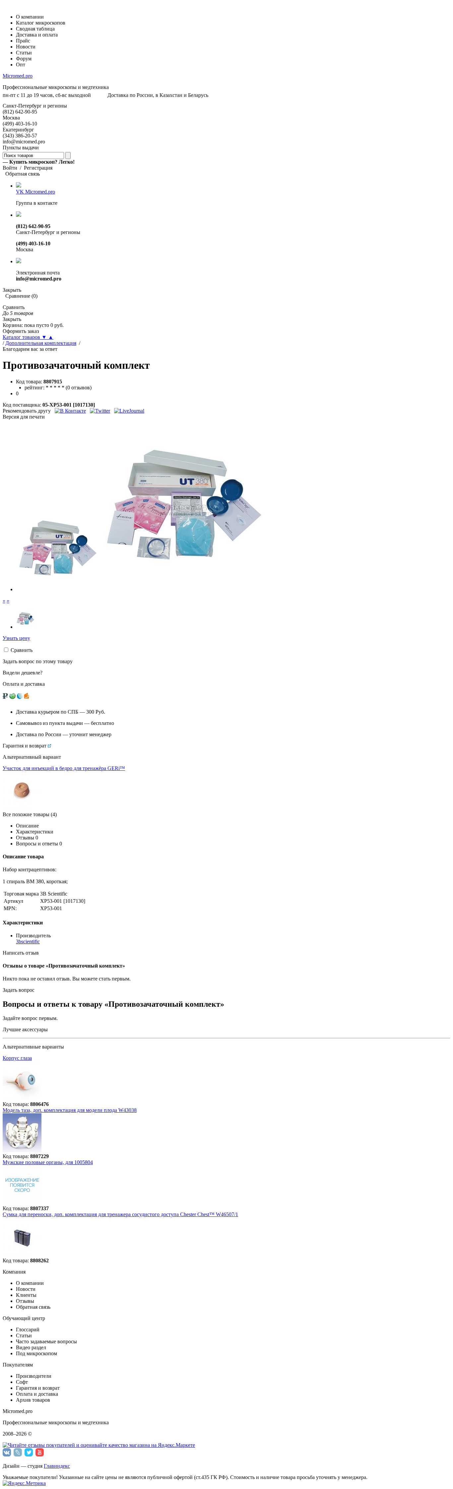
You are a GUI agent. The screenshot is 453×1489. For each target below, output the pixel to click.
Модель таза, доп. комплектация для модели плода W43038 (70, 1110)
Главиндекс (57, 1466)
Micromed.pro (17, 76)
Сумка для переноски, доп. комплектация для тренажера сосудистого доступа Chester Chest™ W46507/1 (120, 1214)
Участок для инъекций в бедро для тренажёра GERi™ (64, 768)
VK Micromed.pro (35, 192)
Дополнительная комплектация (40, 343)
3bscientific (28, 941)
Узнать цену (16, 638)
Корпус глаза (17, 1058)
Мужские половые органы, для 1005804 (48, 1162)
